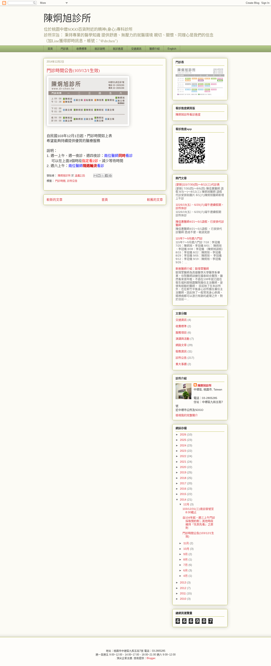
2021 (183, 461)
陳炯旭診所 (67, 17)
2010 (183, 598)
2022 (183, 456)
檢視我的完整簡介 (187, 415)
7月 (185, 564)
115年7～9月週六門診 (189, 238)
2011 (183, 593)
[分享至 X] (103, 176)
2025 (183, 439)
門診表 (64, 48)
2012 (183, 588)
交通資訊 (136, 48)
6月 (185, 570)
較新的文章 (54, 199)
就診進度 (118, 48)
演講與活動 (182, 338)
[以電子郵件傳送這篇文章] (95, 176)
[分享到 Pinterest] (110, 176)
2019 (183, 472)
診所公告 (72, 180)
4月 (185, 575)
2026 (183, 434)
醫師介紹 (154, 48)
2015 (183, 494)
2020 (183, 467)
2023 (183, 450)
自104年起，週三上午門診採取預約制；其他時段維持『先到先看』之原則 (199, 522)
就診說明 (100, 48)
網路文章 (181, 345)
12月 (186, 504)
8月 (185, 559)
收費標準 (81, 48)
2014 (183, 499)
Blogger (151, 658)
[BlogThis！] (99, 176)
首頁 (50, 48)
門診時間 (60, 180)
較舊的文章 (155, 199)
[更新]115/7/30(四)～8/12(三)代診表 (198, 184)
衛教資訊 (181, 351)
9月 (185, 554)
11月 (186, 543)
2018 (183, 478)
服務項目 (181, 332)
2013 (183, 582)
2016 (183, 488)
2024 (183, 445)
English (172, 48)
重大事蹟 (181, 364)
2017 (183, 483)
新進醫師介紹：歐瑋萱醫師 (192, 268)
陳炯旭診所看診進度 (188, 114)
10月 (186, 548)
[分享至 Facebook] (107, 176)
